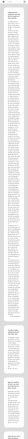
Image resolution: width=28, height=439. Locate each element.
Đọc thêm (15, 368)
